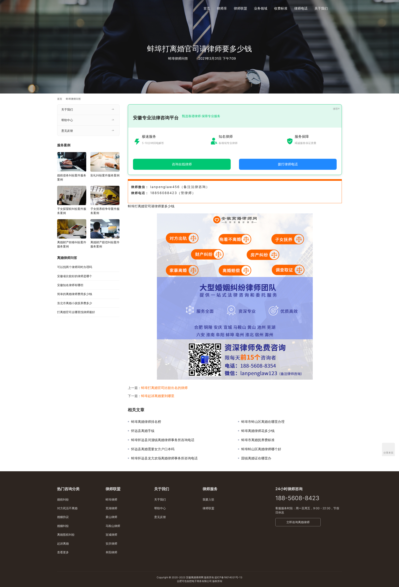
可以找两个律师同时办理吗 (74, 267)
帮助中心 (67, 120)
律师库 (222, 8)
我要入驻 (208, 499)
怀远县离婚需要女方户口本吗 (152, 449)
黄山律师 (111, 517)
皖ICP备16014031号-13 (228, 577)
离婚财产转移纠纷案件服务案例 (71, 244)
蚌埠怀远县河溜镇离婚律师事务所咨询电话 (162, 440)
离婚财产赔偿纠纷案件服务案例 (104, 244)
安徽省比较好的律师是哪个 (74, 276)
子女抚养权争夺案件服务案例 (104, 211)
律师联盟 (240, 8)
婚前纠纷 (63, 499)
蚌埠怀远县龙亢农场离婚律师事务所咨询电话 (164, 458)
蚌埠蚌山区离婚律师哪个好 (261, 449)
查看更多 (63, 552)
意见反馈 (67, 130)
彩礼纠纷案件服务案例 (104, 175)
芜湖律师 (111, 508)
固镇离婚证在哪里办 (256, 458)
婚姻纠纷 (63, 526)
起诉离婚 (63, 543)
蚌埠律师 (111, 499)
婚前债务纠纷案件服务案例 (71, 177)
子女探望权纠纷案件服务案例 (71, 211)
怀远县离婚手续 (142, 431)
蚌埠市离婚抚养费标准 (258, 440)
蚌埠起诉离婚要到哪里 (157, 396)
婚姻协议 (63, 517)
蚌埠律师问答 (178, 58)
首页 (206, 8)
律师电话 (301, 8)
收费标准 (280, 8)
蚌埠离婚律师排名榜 (146, 421)
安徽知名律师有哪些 (70, 285)
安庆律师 (111, 543)
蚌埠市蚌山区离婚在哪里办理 (262, 421)
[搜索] (340, 8)
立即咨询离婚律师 (298, 522)
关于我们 (321, 8)
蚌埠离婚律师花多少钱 (258, 431)
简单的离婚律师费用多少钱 (74, 294)
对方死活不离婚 (67, 508)
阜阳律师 (111, 552)
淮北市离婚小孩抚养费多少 (74, 303)
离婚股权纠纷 (66, 534)
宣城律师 (111, 534)
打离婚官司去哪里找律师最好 (76, 312)
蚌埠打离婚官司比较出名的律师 (164, 388)
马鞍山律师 (113, 526)
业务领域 (260, 8)
